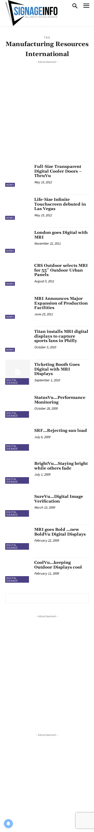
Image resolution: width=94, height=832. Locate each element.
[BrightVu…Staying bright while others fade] (17, 471)
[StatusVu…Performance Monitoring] (17, 405)
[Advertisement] (47, 112)
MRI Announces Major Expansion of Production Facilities (61, 303)
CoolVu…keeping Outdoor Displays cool (58, 565)
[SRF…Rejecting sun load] (17, 438)
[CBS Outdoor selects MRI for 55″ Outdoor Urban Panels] (17, 273)
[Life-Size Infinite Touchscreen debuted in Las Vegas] (17, 207)
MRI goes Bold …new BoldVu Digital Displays (60, 532)
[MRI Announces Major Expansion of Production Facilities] (17, 306)
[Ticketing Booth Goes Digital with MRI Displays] (17, 372)
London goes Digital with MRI (61, 235)
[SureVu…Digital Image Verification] (17, 504)
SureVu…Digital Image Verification (58, 499)
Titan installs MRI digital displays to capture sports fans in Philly (61, 336)
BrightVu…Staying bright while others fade (61, 466)
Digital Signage (12, 381)
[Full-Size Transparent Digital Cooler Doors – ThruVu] (17, 174)
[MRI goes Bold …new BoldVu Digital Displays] (17, 537)
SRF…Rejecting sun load (60, 430)
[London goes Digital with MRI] (17, 240)
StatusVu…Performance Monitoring (59, 400)
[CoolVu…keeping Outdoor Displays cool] (17, 570)
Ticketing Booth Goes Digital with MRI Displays (57, 369)
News (10, 184)
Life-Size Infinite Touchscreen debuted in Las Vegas (60, 204)
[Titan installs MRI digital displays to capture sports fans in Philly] (17, 339)
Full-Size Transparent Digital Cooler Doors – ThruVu (58, 171)
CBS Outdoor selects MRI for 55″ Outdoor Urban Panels (61, 270)
